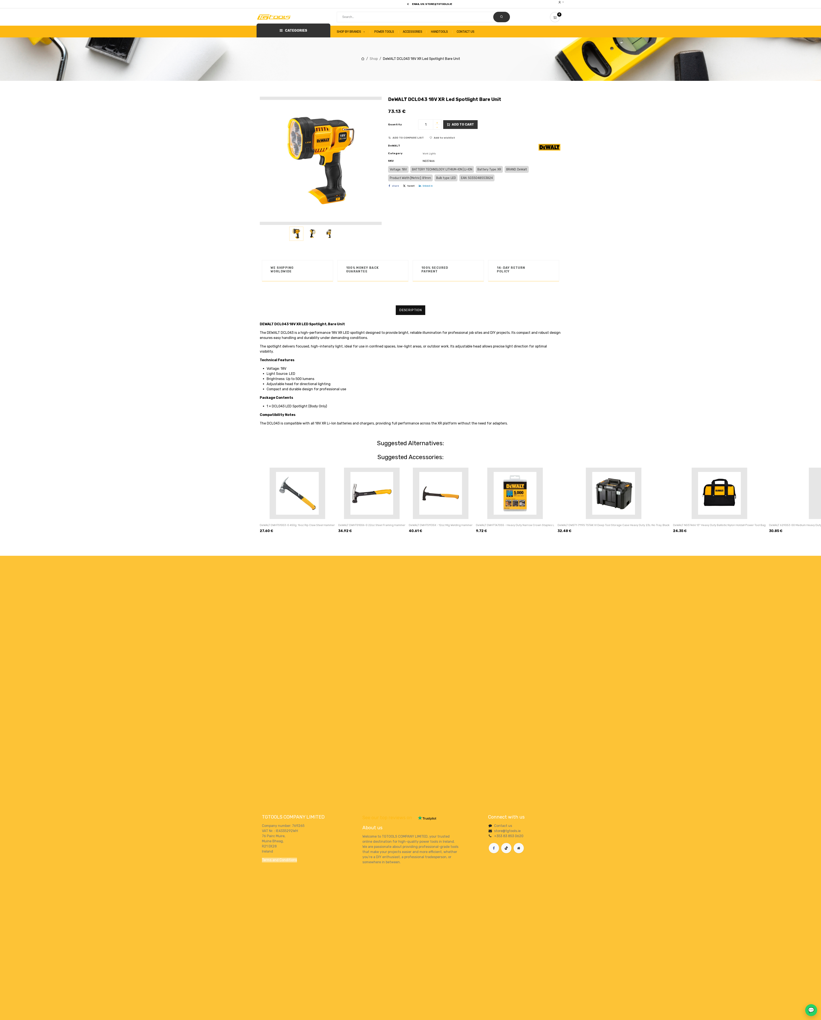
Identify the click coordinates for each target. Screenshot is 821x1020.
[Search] (501, 17)
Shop (374, 59)
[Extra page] (519, 848)
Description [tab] (410, 310)
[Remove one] (437, 128)
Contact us (503, 826)
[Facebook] (494, 848)
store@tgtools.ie (507, 831)
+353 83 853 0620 (508, 836)
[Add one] (437, 123)
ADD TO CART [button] (463, 124)
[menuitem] (353, 31)
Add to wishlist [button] (444, 137)
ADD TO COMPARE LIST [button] (408, 137)
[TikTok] (506, 848)
